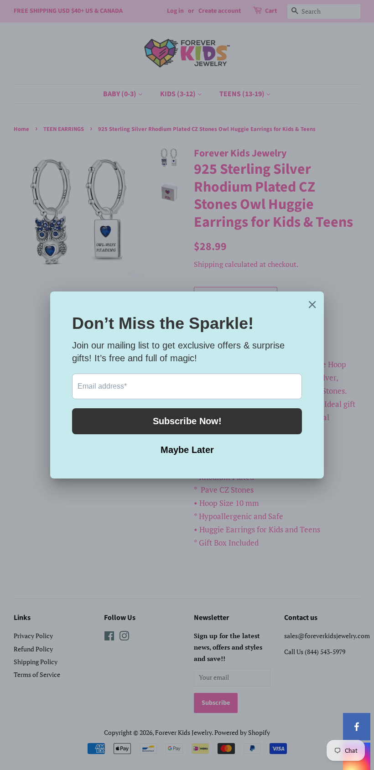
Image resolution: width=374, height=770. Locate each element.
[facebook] (356, 726)
